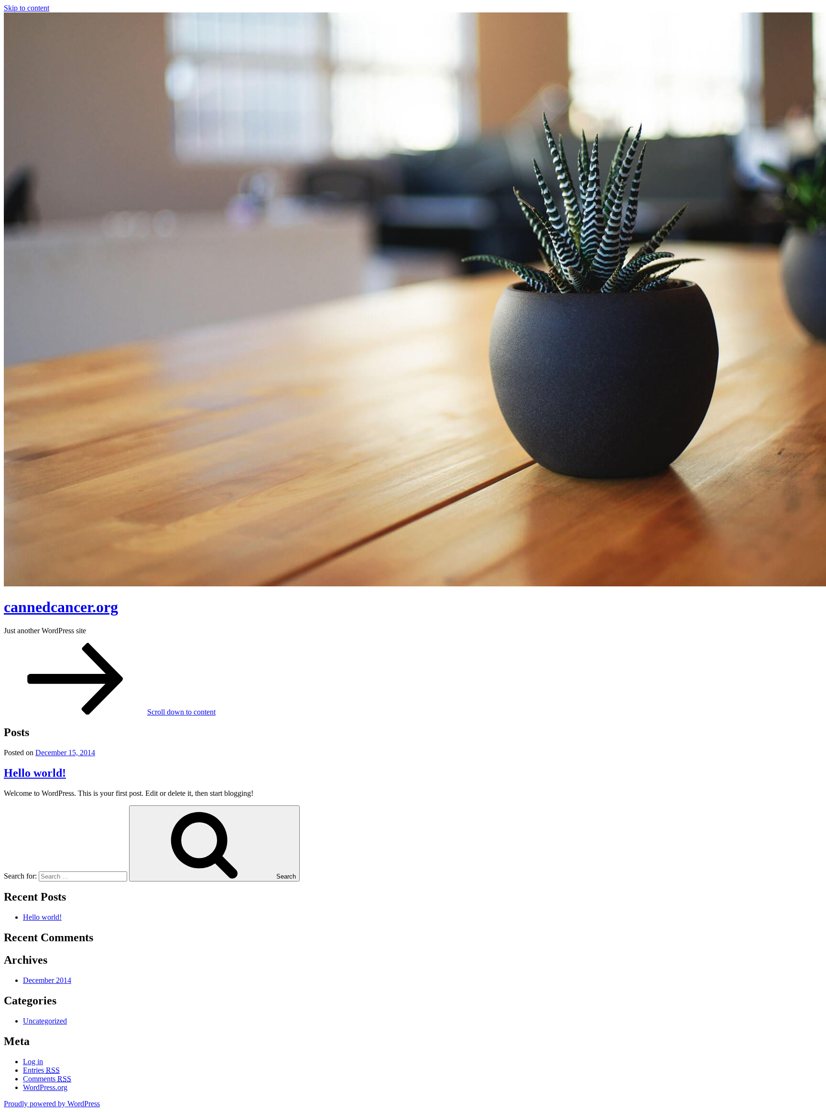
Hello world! (35, 773)
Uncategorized (45, 1021)
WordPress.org (45, 1087)
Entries (41, 1070)
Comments (47, 1079)
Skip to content (26, 8)
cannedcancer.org (61, 607)
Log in (33, 1061)
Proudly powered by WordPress (52, 1104)
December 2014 (47, 980)
